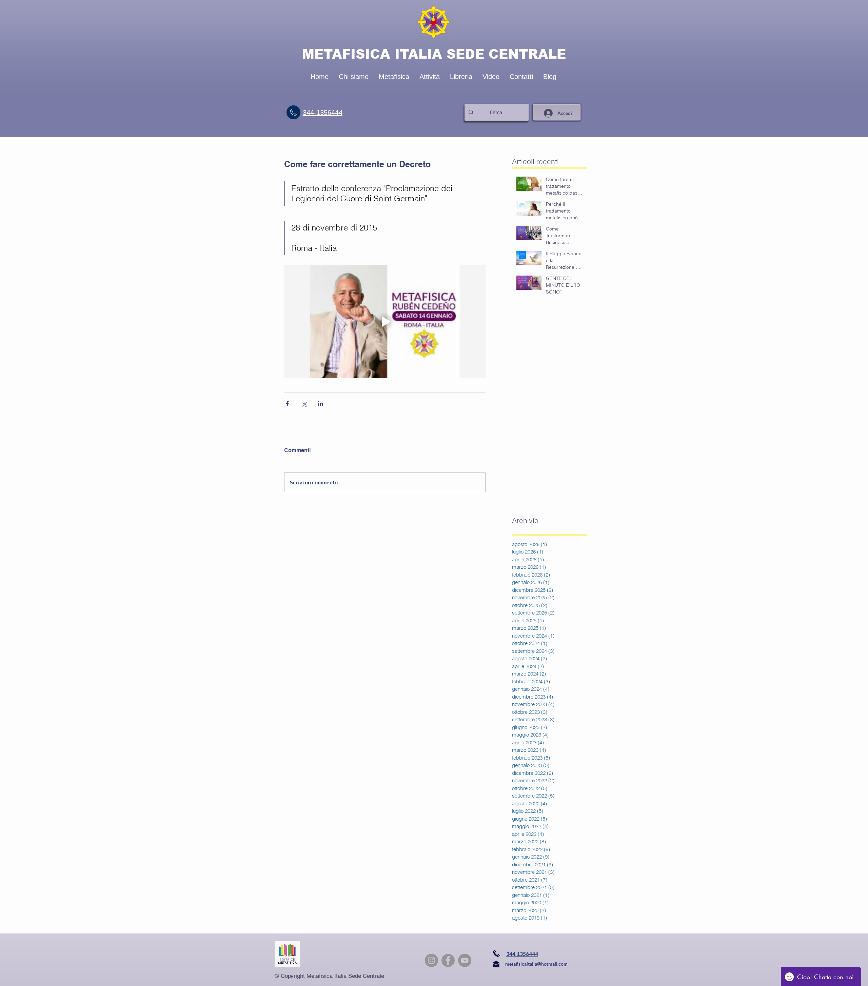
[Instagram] (431, 960)
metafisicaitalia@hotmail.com (536, 964)
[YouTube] (464, 960)
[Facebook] (448, 960)
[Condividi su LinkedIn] (320, 403)
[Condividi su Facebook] (287, 403)
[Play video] (385, 321)
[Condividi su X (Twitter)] (304, 403)
